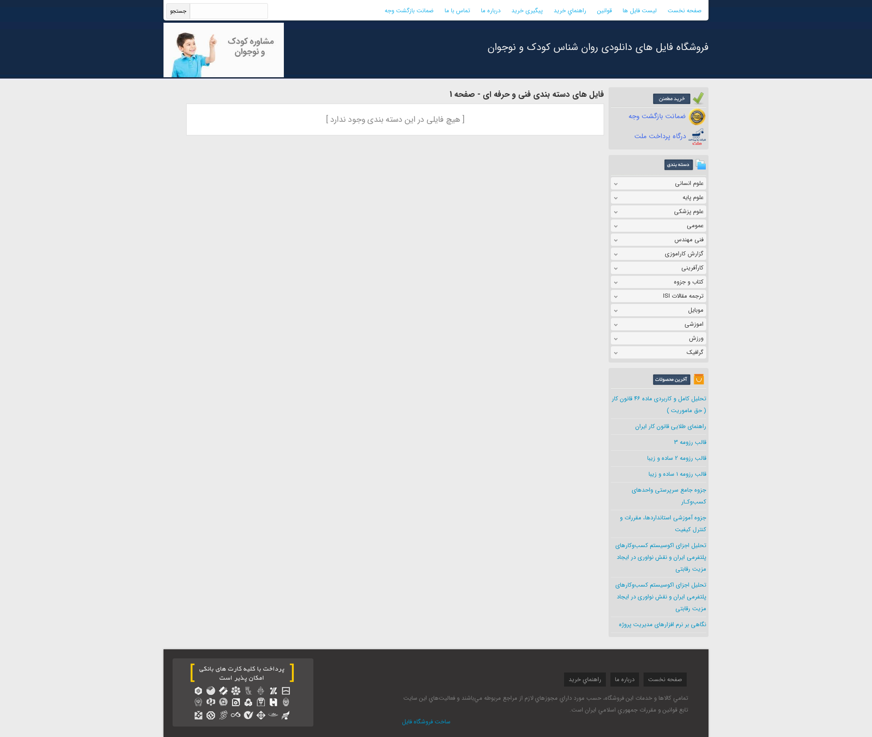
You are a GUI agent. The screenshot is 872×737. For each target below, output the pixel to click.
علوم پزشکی (689, 211)
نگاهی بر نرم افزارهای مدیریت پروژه (662, 624)
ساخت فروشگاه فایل (426, 722)
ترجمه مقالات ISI (683, 296)
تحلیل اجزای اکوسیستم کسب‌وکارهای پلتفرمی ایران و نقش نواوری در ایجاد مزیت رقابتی (660, 557)
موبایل (696, 310)
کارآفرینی (692, 268)
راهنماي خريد (570, 10)
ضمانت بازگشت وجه (409, 10)
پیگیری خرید (527, 10)
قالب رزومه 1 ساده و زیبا (677, 474)
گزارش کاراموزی (684, 254)
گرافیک (695, 352)
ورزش (696, 338)
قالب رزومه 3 (690, 442)
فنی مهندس (689, 239)
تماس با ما (457, 10)
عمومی (695, 225)
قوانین (604, 10)
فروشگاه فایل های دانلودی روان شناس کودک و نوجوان (598, 47)
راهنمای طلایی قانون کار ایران (670, 426)
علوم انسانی (689, 183)
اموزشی (694, 324)
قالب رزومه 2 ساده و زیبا (676, 458)
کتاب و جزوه (689, 282)
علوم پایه (693, 197)
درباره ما (490, 10)
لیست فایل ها (640, 10)
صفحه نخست (685, 10)
